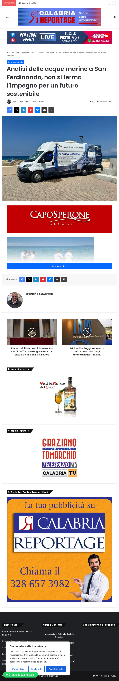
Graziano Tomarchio (20, 102)
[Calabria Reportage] (59, 17)
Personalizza (18, 669)
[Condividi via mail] (44, 110)
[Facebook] (9, 110)
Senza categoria (23, 53)
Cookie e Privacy (108, 676)
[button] (20, 675)
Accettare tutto (56, 669)
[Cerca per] (115, 18)
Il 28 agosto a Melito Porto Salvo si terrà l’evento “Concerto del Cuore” (49, 3)
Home (11, 53)
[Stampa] (51, 110)
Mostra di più (59, 266)
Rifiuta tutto (36, 669)
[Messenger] (37, 110)
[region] (38, 658)
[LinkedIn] (23, 110)
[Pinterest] (30, 110)
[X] (16, 110)
